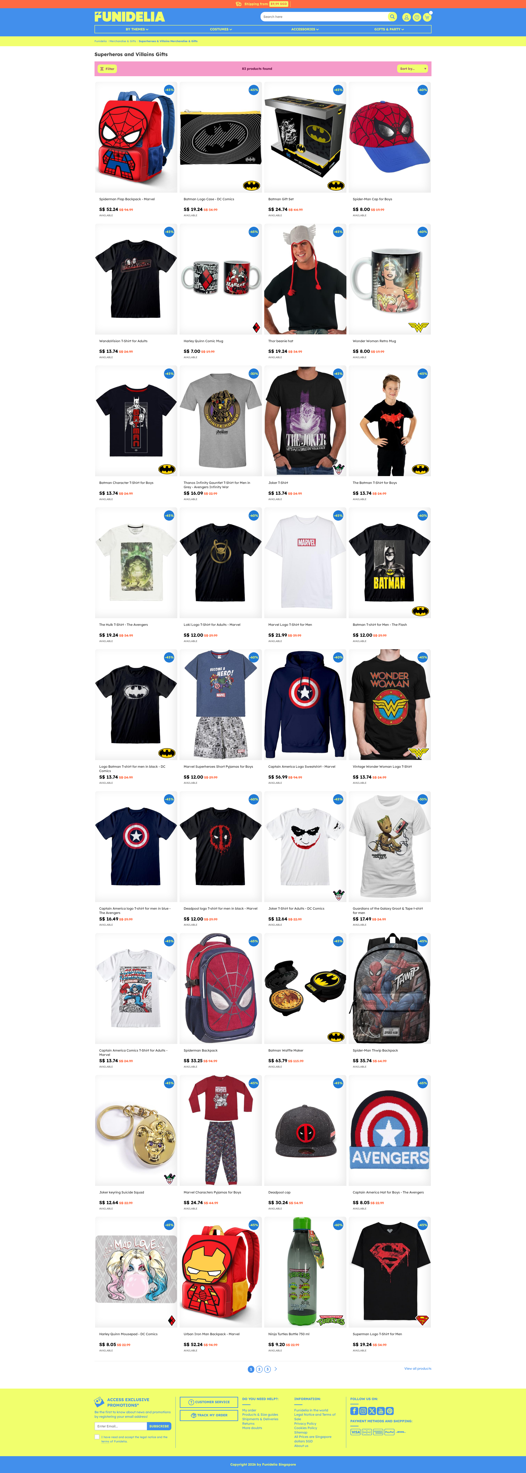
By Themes (135, 29)
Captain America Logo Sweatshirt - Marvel (301, 766)
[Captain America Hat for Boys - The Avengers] (390, 1130)
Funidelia (101, 41)
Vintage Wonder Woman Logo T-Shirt (382, 766)
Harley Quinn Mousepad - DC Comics (128, 1334)
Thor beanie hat (280, 341)
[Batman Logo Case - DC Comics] (221, 137)
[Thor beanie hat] (305, 279)
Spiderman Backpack (201, 1050)
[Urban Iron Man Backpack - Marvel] (221, 1272)
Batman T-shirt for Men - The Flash (380, 625)
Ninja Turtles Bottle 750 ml (288, 1334)
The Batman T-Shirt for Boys (375, 483)
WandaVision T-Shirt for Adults (123, 341)
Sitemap (300, 1432)
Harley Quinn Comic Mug (203, 341)
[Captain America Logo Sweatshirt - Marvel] (305, 704)
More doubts (252, 1428)
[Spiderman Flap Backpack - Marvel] (136, 137)
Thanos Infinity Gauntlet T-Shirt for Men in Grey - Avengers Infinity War (217, 485)
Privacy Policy (305, 1423)
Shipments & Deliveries (260, 1419)
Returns (248, 1423)
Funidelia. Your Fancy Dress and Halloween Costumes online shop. (130, 17)
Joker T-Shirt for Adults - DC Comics (296, 908)
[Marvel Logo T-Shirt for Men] (305, 562)
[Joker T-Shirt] (305, 420)
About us (301, 1446)
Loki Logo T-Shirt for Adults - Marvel (212, 625)
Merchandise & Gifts (123, 41)
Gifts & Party (387, 29)
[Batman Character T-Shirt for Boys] (136, 420)
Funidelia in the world (311, 1410)
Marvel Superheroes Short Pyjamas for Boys (218, 766)
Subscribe (159, 1426)
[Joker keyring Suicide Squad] (136, 1130)
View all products (417, 1368)
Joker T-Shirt (278, 483)
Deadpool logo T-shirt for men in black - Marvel (220, 908)
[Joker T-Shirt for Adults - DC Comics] (305, 846)
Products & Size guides (260, 1414)
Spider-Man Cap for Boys (372, 199)
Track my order (211, 1415)
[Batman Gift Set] (305, 137)
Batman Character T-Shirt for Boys (126, 483)
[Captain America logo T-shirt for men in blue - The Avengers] (136, 846)
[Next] (275, 1369)
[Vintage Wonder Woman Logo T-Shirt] (390, 704)
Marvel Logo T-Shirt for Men (290, 625)
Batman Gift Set (281, 199)
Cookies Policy (305, 1428)
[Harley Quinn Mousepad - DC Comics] (136, 1272)
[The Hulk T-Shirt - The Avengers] (136, 562)
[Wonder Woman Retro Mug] (390, 279)
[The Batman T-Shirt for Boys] (390, 420)
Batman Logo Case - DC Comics (209, 199)
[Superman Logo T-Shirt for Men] (390, 1272)
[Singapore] (354, 1411)
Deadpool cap (279, 1192)
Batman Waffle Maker (285, 1050)
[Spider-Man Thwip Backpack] (390, 988)
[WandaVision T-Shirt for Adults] (136, 279)
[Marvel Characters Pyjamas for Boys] (221, 1130)
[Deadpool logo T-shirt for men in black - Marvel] (221, 846)
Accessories (303, 29)
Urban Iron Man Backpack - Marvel (212, 1334)
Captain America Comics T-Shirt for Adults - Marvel (133, 1052)
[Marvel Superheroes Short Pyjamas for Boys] (221, 704)
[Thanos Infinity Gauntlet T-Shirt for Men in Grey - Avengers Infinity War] (221, 420)
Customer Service (212, 1402)
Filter (110, 69)
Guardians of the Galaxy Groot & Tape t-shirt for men (388, 910)
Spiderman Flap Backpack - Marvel (127, 199)
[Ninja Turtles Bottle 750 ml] (305, 1272)
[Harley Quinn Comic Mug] (221, 279)
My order (249, 1410)
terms (105, 1441)
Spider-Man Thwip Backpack (375, 1050)
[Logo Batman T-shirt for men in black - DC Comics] (136, 704)
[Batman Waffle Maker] (305, 988)
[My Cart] (427, 17)
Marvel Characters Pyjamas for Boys (212, 1192)
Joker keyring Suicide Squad (121, 1192)
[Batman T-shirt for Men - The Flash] (390, 562)
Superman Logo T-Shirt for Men (377, 1334)
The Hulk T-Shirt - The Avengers (123, 625)
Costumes (219, 29)
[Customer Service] (417, 17)
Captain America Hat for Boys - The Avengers (388, 1192)
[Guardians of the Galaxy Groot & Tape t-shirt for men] (390, 846)
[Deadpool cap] (305, 1130)
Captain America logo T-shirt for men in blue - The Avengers (135, 910)
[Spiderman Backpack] (221, 988)
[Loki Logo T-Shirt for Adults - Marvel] (221, 562)
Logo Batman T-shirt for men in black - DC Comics (132, 768)
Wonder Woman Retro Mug (374, 341)
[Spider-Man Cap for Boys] (390, 137)
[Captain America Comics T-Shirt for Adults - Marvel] (136, 988)
